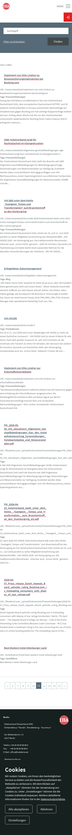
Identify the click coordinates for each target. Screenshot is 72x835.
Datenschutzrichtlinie (53, 799)
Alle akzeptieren (19, 809)
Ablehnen (47, 809)
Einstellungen (17, 820)
